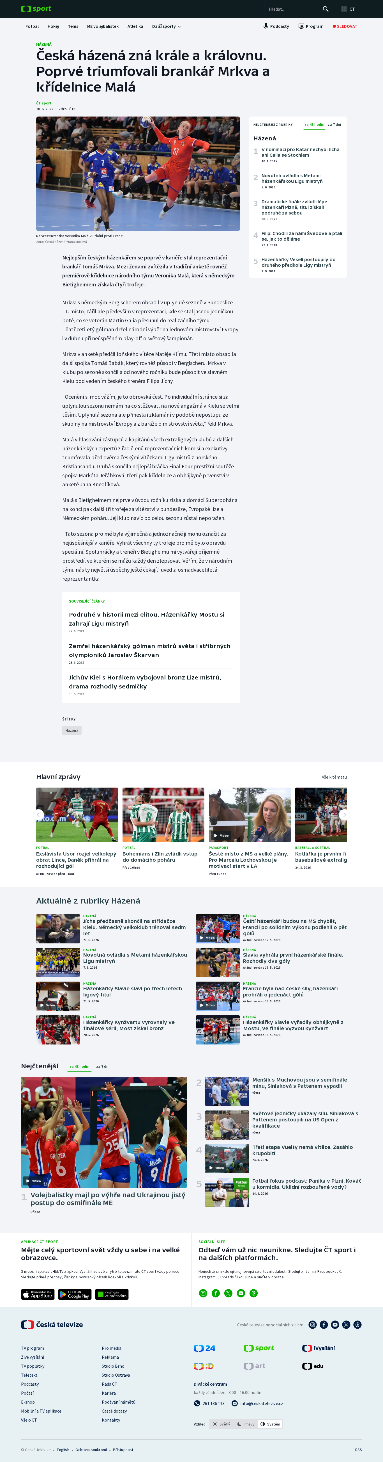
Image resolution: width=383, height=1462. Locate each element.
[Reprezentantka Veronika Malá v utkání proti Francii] (138, 174)
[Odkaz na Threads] (253, 1293)
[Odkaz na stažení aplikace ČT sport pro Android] (75, 1294)
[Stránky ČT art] (254, 1368)
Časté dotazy (114, 1411)
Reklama (110, 1357)
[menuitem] (32, 26)
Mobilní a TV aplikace (41, 1411)
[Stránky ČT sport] (259, 1350)
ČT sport (43, 103)
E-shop (28, 1402)
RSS (358, 1449)
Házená (44, 44)
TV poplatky (32, 1366)
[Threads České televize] (357, 1324)
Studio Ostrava (116, 1375)
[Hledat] (325, 9)
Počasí (27, 1393)
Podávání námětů (118, 1402)
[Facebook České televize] (323, 1324)
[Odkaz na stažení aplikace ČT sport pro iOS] (38, 1294)
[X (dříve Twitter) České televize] (346, 1324)
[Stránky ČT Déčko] (204, 1368)
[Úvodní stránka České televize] (52, 1324)
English (63, 1449)
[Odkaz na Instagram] (203, 1293)
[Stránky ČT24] (204, 1350)
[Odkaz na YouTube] (241, 1293)
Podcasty (30, 1384)
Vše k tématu (334, 777)
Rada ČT (109, 1384)
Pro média (111, 1348)
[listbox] (246, 1424)
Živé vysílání (32, 1357)
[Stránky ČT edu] (312, 1368)
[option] (222, 1424)
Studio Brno (113, 1366)
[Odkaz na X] (228, 1293)
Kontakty (111, 1420)
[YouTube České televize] (335, 1324)
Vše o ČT (29, 1420)
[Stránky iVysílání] (318, 1350)
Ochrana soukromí (91, 1449)
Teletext (29, 1375)
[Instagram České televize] (312, 1324)
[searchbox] (293, 9)
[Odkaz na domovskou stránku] (44, 9)
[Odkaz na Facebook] (215, 1293)
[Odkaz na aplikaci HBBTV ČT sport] (112, 1294)
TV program (32, 1348)
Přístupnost (123, 1449)
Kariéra (109, 1393)
